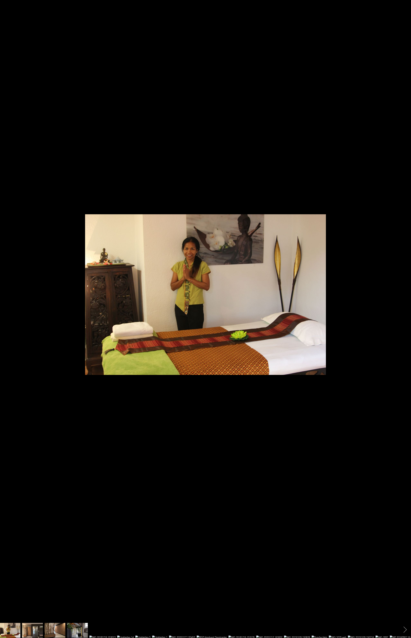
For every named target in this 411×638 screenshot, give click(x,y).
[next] (405, 314)
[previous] (5, 314)
